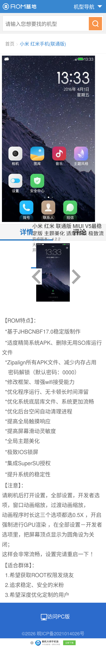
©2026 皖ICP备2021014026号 (53, 633)
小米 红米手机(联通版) (43, 43)
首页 (9, 43)
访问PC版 (58, 616)
